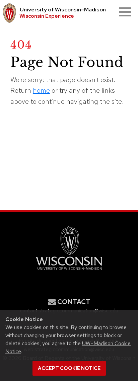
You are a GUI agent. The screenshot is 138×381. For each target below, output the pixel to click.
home (41, 90)
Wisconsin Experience (46, 16)
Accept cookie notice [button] (69, 368)
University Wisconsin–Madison (63, 9)
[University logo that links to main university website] (8, 13)
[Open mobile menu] (125, 11)
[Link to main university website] (69, 271)
